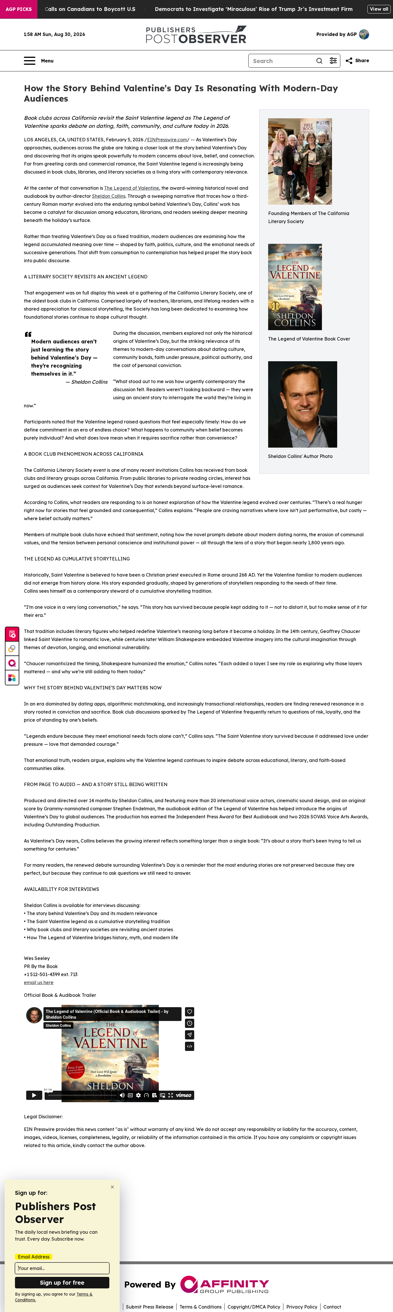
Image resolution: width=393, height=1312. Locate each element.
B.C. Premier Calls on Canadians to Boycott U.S (73, 9)
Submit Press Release (149, 1307)
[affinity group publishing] (12, 663)
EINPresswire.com (167, 139)
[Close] (112, 1187)
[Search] (319, 60)
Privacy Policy (301, 1307)
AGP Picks (19, 9)
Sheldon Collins (108, 196)
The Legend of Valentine (131, 188)
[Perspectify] (12, 649)
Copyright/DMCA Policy (254, 1307)
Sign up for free (62, 1282)
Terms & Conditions (201, 1307)
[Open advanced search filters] (333, 60)
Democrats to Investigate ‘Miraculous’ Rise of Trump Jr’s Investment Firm (254, 9)
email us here (39, 982)
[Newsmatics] (12, 677)
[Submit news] (12, 634)
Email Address (33, 1257)
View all (379, 9)
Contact (332, 1307)
